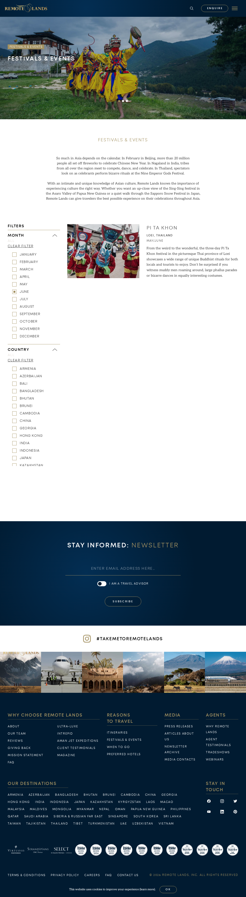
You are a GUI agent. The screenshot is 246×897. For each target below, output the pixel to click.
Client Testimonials (76, 748)
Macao (166, 802)
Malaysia (16, 809)
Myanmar (85, 809)
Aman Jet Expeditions (77, 741)
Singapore (118, 816)
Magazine (66, 755)
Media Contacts (180, 759)
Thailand (59, 823)
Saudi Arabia (36, 816)
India (25, 443)
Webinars (215, 759)
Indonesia (29, 450)
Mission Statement (25, 755)
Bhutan (27, 398)
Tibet (78, 823)
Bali (24, 383)
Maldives (38, 809)
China (25, 421)
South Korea (146, 816)
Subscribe (123, 601)
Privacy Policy (65, 875)
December (29, 336)
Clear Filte (20, 246)
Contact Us (128, 875)
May (24, 284)
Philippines (181, 809)
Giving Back (19, 748)
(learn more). (148, 889)
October (28, 321)
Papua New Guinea (148, 809)
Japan (25, 458)
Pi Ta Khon (162, 228)
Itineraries (117, 733)
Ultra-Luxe (67, 726)
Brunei (26, 406)
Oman (120, 809)
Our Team (17, 734)
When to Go (118, 747)
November (30, 329)
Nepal (104, 809)
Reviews (15, 741)
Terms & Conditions (27, 875)
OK (168, 889)
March (26, 269)
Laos (150, 802)
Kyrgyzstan (129, 802)
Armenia (28, 368)
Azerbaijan (31, 376)
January (28, 254)
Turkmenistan (101, 823)
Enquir (214, 8)
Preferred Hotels (124, 754)
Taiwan (14, 823)
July (24, 299)
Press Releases (179, 726)
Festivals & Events (124, 740)
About (14, 726)
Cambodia (30, 413)
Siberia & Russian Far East (78, 816)
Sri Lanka (172, 816)
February (29, 262)
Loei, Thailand (160, 235)
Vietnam (166, 823)
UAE (123, 823)
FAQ (11, 762)
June (24, 291)
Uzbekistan (142, 823)
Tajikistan (36, 823)
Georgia (28, 428)
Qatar (13, 816)
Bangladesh (32, 391)
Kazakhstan (31, 465)
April (25, 277)
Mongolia (62, 809)
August (27, 306)
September (30, 314)
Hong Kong (31, 435)
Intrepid (65, 734)
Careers (92, 875)
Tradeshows (218, 752)
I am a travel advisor (128, 584)
